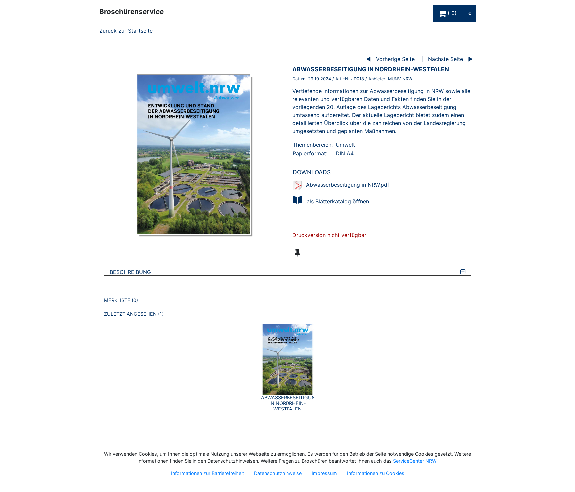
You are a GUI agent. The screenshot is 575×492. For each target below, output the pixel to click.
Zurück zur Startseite (126, 30)
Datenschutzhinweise (278, 473)
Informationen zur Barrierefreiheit (207, 473)
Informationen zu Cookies (375, 473)
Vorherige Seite (395, 59)
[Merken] (297, 253)
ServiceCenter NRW (414, 461)
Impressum (324, 473)
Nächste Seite (445, 59)
